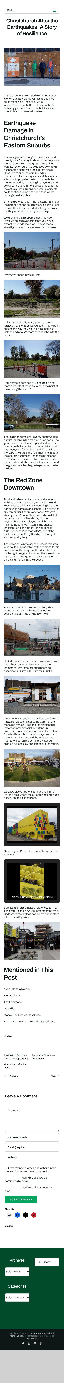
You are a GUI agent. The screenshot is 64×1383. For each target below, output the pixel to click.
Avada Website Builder (42, 1333)
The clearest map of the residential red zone (29, 1021)
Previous (13, 1075)
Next (53, 1075)
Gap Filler (9, 1008)
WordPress (32, 1338)
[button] (24, 834)
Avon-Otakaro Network (17, 989)
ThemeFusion (15, 1336)
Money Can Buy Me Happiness (22, 1015)
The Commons (13, 1002)
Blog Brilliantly (12, 995)
